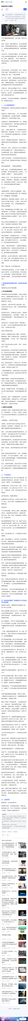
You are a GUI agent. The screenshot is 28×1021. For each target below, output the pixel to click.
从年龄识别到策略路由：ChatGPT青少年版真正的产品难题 (9, 944)
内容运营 (9, 831)
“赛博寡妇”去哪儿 (6, 935)
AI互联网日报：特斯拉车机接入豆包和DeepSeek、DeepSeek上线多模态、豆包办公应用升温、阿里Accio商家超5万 (10, 902)
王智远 (6, 9)
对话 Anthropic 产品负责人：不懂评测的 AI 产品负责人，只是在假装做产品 (10, 912)
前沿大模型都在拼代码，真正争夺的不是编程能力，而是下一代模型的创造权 (9, 845)
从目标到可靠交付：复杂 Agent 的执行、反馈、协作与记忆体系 (9, 854)
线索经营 (15, 831)
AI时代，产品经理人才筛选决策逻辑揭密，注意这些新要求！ (9, 960)
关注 (25, 9)
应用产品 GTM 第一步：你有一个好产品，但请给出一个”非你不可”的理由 (10, 969)
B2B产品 (4, 831)
